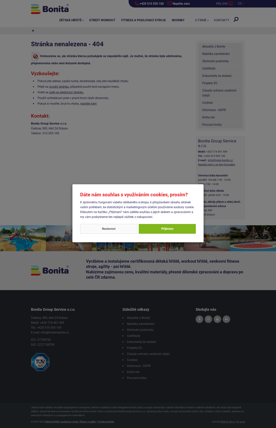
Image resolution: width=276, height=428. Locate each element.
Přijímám (167, 229)
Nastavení (108, 229)
